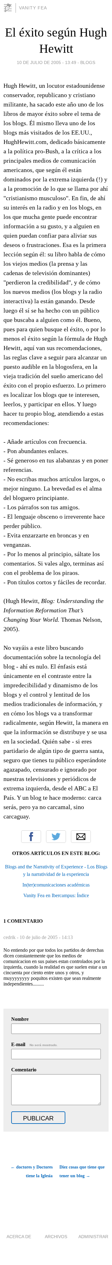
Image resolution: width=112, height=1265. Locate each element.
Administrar (93, 1236)
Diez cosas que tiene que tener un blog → (82, 1171)
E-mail (34, 1044)
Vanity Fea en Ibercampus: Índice (56, 895)
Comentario (23, 1069)
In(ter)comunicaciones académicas (56, 884)
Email (81, 836)
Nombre (20, 1019)
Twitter (56, 836)
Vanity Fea (33, 7)
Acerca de (19, 1236)
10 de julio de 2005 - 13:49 (46, 62)
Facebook (31, 836)
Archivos (56, 1236)
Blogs (87, 62)
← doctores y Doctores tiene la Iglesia (32, 1171)
